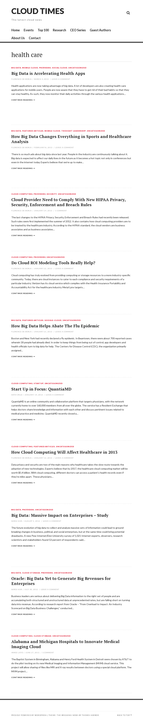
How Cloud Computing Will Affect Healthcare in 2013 (64, 452)
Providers (45, 68)
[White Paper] (120, 12)
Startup (39, 383)
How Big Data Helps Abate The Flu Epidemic (55, 326)
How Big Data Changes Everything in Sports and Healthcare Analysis (71, 139)
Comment (61, 211)
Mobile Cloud (30, 68)
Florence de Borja (21, 79)
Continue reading (22, 100)
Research (59, 30)
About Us (18, 38)
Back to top (123, 715)
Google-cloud (53, 320)
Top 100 (43, 30)
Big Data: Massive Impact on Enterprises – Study (59, 515)
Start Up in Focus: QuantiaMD (41, 389)
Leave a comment (61, 79)
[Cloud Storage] (88, 12)
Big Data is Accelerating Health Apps (48, 73)
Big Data (16, 68)
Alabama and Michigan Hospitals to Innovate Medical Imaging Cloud (65, 644)
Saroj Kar (16, 521)
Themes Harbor (90, 715)
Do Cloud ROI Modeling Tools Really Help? (53, 262)
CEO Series (78, 30)
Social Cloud (59, 68)
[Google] (96, 12)
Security (52, 194)
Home (15, 30)
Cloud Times (37, 11)
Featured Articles (33, 131)
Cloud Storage (31, 573)
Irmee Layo (17, 652)
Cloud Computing (22, 194)
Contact (35, 38)
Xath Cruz (16, 395)
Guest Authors (100, 30)
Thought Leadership (73, 131)
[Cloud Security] (112, 12)
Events (29, 30)
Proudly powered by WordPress (29, 715)
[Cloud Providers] (104, 12)
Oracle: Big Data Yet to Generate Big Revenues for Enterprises (61, 581)
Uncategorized (77, 68)
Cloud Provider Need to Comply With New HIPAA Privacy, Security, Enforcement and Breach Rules (68, 202)
